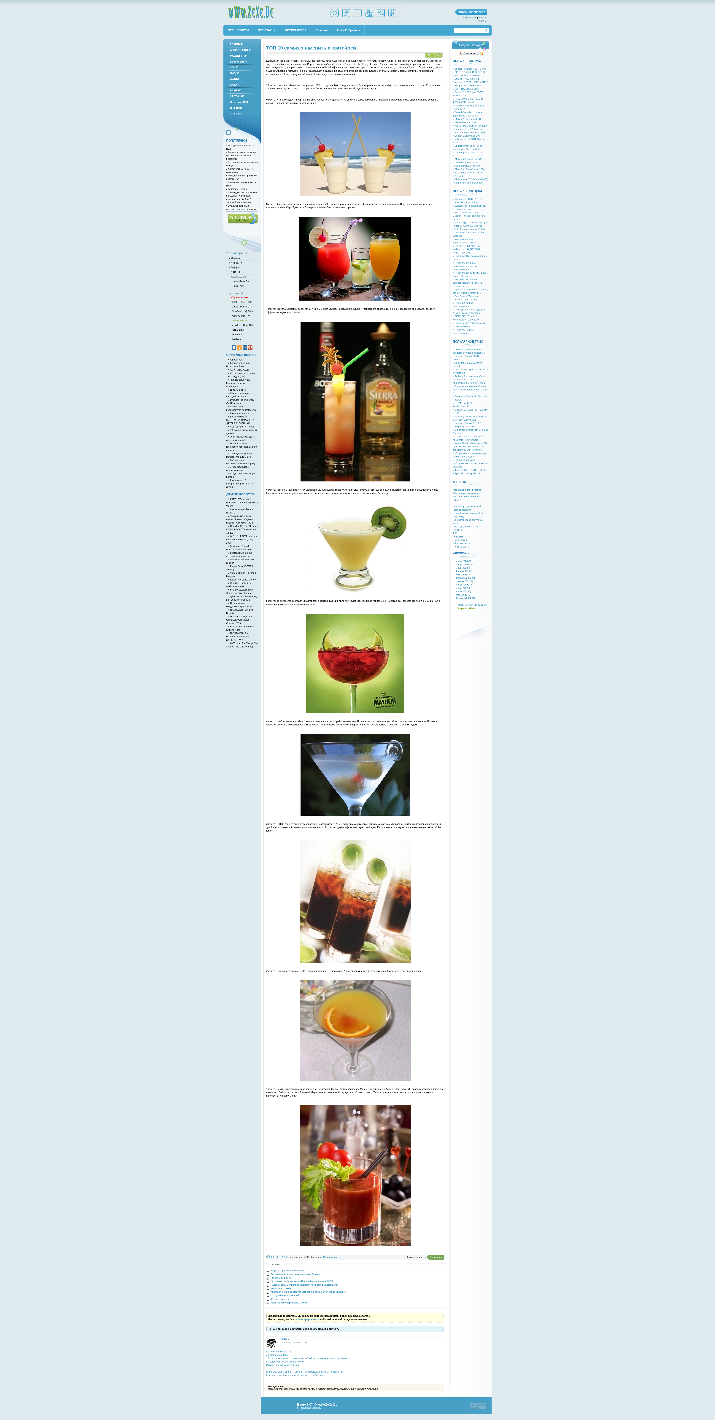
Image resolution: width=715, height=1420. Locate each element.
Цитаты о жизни (237, 390)
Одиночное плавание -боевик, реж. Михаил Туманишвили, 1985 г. (470, 389)
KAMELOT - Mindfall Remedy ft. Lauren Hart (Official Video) (242, 502)
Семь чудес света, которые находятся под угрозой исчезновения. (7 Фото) (241, 195)
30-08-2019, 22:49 (278, 1257)
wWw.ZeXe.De (251, 12)
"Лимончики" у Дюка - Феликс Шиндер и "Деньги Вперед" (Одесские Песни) (240, 519)
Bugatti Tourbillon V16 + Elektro (470, 69)
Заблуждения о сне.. (464, 460)
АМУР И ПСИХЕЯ (238, 369)
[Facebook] (357, 16)
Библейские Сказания (238, 202)
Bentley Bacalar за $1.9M (467, 136)
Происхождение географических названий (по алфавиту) (468, 513)
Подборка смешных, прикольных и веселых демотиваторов (465, 266)
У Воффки (234, 267)
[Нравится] (438, 55)
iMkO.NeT (458, 500)
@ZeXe (249, 311)
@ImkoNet (247, 325)
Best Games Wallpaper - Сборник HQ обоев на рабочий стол (469, 215)
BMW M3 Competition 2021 (467, 159)
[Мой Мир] (245, 347)
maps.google (238, 316)
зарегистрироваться (307, 1319)
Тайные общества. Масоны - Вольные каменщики (238, 383)
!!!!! (248, 316)
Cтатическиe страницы (466, 496)
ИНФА (235, 325)
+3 (434, 55)
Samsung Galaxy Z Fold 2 (467, 423)
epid (249, 302)
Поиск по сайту (461, 546)
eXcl (242, 302)
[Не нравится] (429, 55)
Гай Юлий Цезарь (236, 189)
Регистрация (469, 17)
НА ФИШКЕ (234, 272)
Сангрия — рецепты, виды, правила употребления (294, 1375)
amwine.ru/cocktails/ (277, 1355)
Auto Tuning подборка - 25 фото (470, 132)
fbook (234, 302)
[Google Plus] (250, 347)
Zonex (284, 1339)
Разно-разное (330, 1257)
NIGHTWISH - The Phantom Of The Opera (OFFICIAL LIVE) (238, 636)
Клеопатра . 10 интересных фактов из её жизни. (239, 483)
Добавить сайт (237, 293)
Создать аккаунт (470, 45)
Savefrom (237, 311)
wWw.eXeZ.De (238, 276)
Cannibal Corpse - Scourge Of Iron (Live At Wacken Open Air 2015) (242, 529)
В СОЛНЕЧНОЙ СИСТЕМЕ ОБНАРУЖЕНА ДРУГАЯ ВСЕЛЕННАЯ (240, 420)
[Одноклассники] (481, 53)
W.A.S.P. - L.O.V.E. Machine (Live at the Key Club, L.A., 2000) (242, 539)
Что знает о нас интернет (467, 490)
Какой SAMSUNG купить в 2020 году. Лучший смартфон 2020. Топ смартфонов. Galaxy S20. (470, 446)
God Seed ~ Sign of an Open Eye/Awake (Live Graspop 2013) (239, 619)
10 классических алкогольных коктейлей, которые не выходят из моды (306, 1358)
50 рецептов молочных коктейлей (285, 1361)
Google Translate (240, 306)
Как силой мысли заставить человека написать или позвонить (241, 155)
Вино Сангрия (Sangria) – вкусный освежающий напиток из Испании (304, 1371)
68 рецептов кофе (238, 413)
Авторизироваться (471, 12)
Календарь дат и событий (468, 506)
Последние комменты (465, 493)
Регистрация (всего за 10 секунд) (243, 218)
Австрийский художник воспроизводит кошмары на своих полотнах (467, 282)
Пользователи (460, 540)
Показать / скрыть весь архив (471, 605)
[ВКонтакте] (234, 347)
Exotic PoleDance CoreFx (242, 579)
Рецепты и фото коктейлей (282, 1365)
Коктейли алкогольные (279, 1351)
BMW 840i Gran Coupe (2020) (469, 169)
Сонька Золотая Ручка (241, 426)
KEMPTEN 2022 (462, 252)
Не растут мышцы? (464, 426)
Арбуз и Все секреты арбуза (469, 376)
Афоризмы (235, 359)
